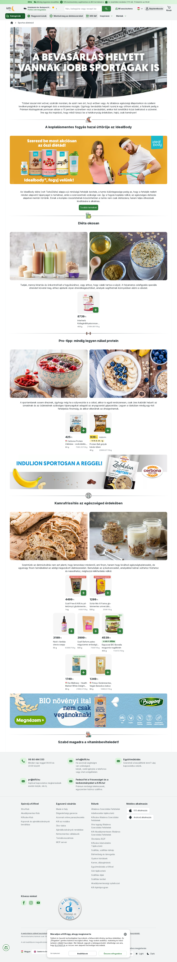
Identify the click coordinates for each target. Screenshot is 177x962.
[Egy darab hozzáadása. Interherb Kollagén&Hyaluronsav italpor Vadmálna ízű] (95, 310)
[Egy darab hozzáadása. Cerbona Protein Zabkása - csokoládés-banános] (83, 430)
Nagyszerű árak (38, 16)
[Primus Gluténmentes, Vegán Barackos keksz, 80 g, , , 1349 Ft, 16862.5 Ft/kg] (101, 665)
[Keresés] (106, 8)
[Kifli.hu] (11, 22)
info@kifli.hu (83, 759)
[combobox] (83, 8)
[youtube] (38, 903)
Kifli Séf (93, 16)
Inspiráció (105, 16)
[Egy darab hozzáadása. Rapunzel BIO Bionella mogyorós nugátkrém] (120, 631)
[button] (154, 8)
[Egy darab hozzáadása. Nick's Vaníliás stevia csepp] (71, 631)
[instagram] (31, 903)
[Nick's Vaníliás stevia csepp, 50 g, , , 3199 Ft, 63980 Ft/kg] (64, 624)
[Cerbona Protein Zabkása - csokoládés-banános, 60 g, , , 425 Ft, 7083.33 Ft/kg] (76, 423)
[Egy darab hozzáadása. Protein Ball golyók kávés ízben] (108, 430)
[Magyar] (139, 8)
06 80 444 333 (36, 759)
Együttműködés (131, 759)
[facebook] (24, 903)
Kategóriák (15, 16)
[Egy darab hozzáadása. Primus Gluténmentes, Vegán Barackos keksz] (108, 672)
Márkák (119, 16)
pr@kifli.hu (34, 779)
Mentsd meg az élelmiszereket (68, 16)
